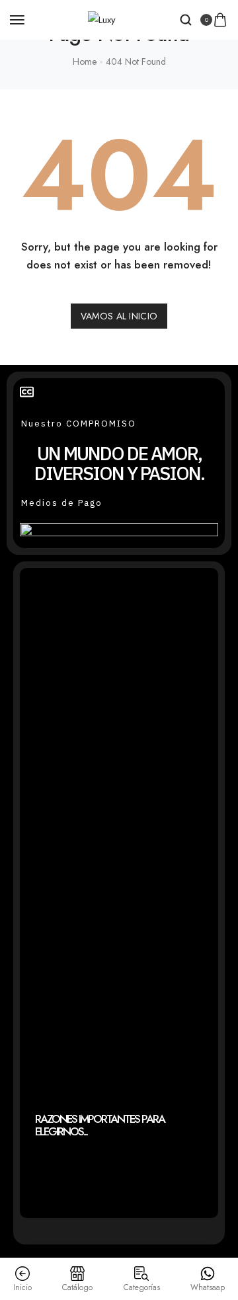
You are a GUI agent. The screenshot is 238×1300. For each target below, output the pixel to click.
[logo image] (102, 19)
